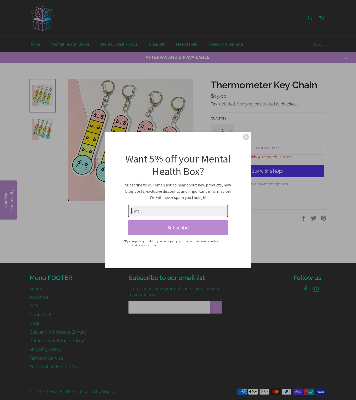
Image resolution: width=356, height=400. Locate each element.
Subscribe (178, 227)
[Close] (246, 137)
